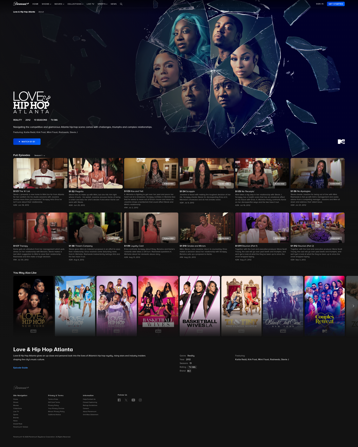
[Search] (121, 4)
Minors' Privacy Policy (56, 411)
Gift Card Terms (54, 402)
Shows (15, 402)
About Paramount (89, 411)
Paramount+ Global (20, 427)
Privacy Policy (53, 405)
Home (35, 4)
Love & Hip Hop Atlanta (24, 12)
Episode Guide (20, 368)
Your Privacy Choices (56, 408)
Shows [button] (46, 4)
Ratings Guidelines (90, 405)
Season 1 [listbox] (38, 155)
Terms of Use (53, 399)
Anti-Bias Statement (90, 415)
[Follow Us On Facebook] (119, 400)
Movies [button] (59, 4)
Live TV (90, 4)
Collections (17, 408)
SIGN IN (320, 4)
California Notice (54, 415)
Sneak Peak (17, 424)
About (41, 12)
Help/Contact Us (89, 399)
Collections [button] (75, 4)
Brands (16, 418)
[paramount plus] (21, 4)
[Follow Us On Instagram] (140, 400)
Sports (15, 415)
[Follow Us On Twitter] (126, 399)
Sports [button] (102, 4)
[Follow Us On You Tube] (133, 400)
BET (189, 371)
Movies (16, 405)
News (113, 4)
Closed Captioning (90, 402)
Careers (86, 408)
